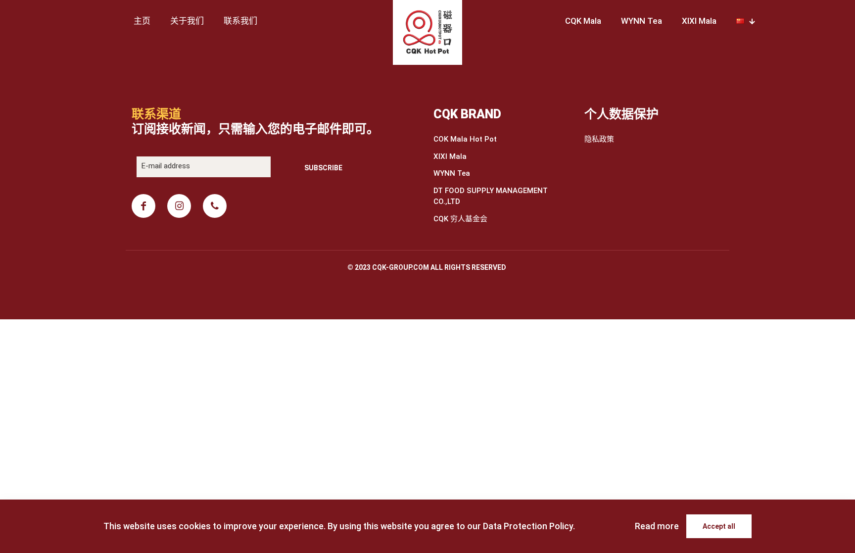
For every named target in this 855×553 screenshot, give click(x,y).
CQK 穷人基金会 (460, 218)
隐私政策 (599, 139)
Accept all (719, 526)
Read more (657, 526)
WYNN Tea (451, 173)
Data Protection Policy (528, 526)
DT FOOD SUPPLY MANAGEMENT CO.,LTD (490, 196)
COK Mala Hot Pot (465, 139)
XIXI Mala (450, 156)
